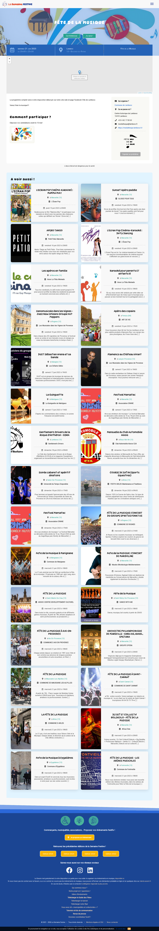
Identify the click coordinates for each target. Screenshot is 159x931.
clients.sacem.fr (145, 881)
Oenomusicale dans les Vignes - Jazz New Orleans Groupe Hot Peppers (54, 314)
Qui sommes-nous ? (79, 888)
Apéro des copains (124, 311)
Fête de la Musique (128, 48)
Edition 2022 (111, 854)
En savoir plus (120, 929)
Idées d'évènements (79, 894)
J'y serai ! (89, 36)
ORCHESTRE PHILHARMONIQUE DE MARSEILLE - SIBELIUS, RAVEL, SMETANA (124, 633)
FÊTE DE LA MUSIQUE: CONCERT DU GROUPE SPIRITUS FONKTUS (124, 514)
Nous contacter (112, 922)
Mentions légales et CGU (94, 922)
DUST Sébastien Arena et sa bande (54, 356)
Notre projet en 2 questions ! (79, 891)
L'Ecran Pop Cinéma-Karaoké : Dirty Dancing (124, 232)
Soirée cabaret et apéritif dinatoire (54, 474)
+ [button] (9, 58)
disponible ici (119, 878)
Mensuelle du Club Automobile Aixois (124, 433)
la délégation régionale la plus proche (94, 884)
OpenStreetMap (148, 93)
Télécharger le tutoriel (79, 901)
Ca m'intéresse (71, 36)
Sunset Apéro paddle (124, 190)
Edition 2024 (69, 854)
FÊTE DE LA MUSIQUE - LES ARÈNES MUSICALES (124, 759)
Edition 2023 (90, 854)
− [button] (9, 61)
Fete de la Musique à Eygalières (54, 757)
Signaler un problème (130, 154)
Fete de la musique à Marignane (54, 553)
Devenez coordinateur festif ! (79, 917)
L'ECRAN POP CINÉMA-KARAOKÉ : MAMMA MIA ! (54, 191)
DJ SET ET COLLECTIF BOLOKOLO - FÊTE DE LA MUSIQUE (124, 717)
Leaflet (139, 93)
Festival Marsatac (125, 394)
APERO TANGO (55, 230)
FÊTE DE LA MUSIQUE (54, 593)
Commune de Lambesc (123, 105)
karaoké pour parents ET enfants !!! (124, 272)
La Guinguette (54, 394)
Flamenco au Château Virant (125, 354)
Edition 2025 (48, 854)
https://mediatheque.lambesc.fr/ (130, 128)
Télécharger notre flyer (79, 904)
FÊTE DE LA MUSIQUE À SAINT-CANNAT (124, 676)
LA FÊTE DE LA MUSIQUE (54, 714)
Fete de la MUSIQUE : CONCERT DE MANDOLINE (124, 554)
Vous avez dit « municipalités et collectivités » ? (79, 907)
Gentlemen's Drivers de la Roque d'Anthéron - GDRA (54, 433)
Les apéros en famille (54, 270)
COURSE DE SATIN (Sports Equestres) (124, 474)
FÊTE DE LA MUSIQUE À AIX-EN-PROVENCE (54, 632)
